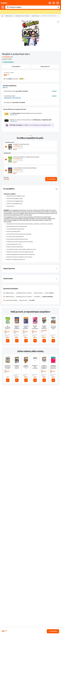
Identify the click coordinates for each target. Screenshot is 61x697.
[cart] (57, 3)
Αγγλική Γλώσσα (35, 15)
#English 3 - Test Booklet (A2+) (35, 367)
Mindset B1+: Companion (35, 327)
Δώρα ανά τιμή (23, 300)
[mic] (58, 7)
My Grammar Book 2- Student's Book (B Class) (26, 157)
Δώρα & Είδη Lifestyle (11, 300)
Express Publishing (47, 296)
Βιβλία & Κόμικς (9, 15)
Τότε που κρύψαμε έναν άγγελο (53, 327)
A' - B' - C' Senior (48, 293)
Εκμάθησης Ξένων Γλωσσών (22, 15)
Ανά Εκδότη (37, 296)
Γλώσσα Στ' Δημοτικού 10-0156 (8, 367)
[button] (30, 224)
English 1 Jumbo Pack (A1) (44, 327)
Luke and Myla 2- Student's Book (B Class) (24, 168)
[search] (8, 7)
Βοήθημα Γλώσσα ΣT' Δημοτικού (53, 367)
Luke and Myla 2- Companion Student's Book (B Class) (26, 327)
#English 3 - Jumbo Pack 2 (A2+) (17, 367)
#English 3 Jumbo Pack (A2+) (21, 144)
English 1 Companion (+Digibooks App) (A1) (44, 367)
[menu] (2, 7)
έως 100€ (32, 300)
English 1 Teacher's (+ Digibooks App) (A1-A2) (26, 367)
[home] (4, 3)
